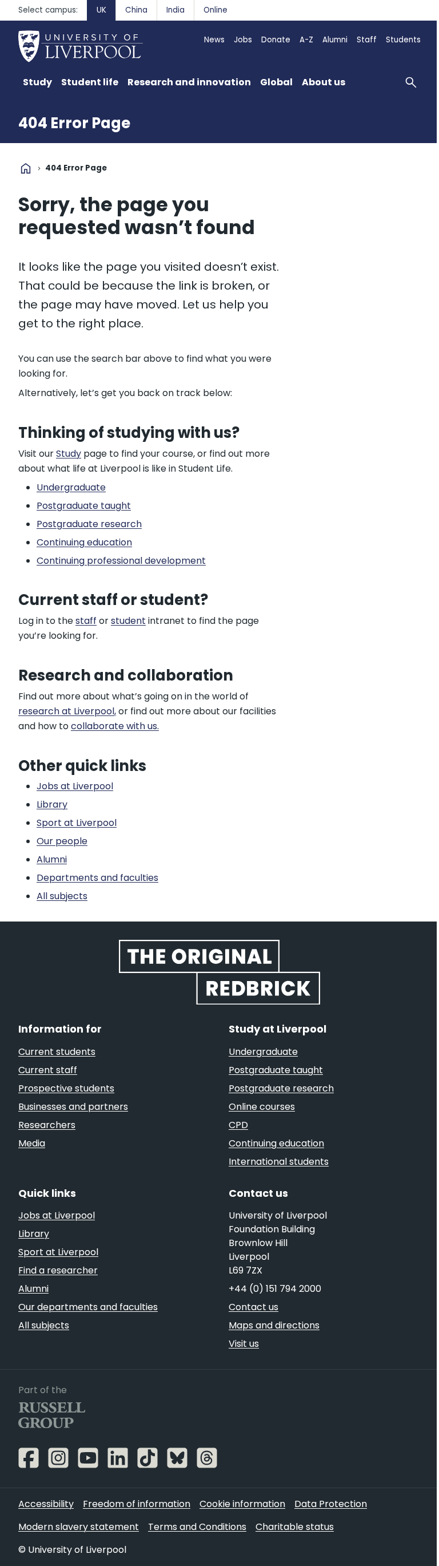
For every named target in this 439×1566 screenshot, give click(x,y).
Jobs (243, 39)
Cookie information (242, 1503)
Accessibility (46, 1503)
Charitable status (295, 1526)
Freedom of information (136, 1503)
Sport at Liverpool (58, 1252)
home (25, 168)
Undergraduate (263, 1051)
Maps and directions (274, 1325)
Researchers (46, 1125)
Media (31, 1143)
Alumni (335, 39)
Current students (56, 1051)
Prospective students (66, 1088)
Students (403, 39)
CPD (238, 1125)
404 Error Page (74, 123)
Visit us (244, 1343)
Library (33, 1233)
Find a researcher (58, 1270)
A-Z (306, 39)
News (214, 39)
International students (279, 1161)
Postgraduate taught (276, 1070)
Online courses (262, 1106)
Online (215, 10)
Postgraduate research (281, 1088)
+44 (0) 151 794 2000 (275, 1288)
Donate (275, 39)
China (136, 10)
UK (101, 10)
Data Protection (330, 1503)
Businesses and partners (73, 1106)
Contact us (253, 1307)
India (175, 10)
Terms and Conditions (197, 1526)
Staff (367, 39)
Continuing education (276, 1143)
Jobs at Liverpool (56, 1215)
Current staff (47, 1070)
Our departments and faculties (88, 1307)
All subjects (43, 1325)
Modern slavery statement (78, 1526)
